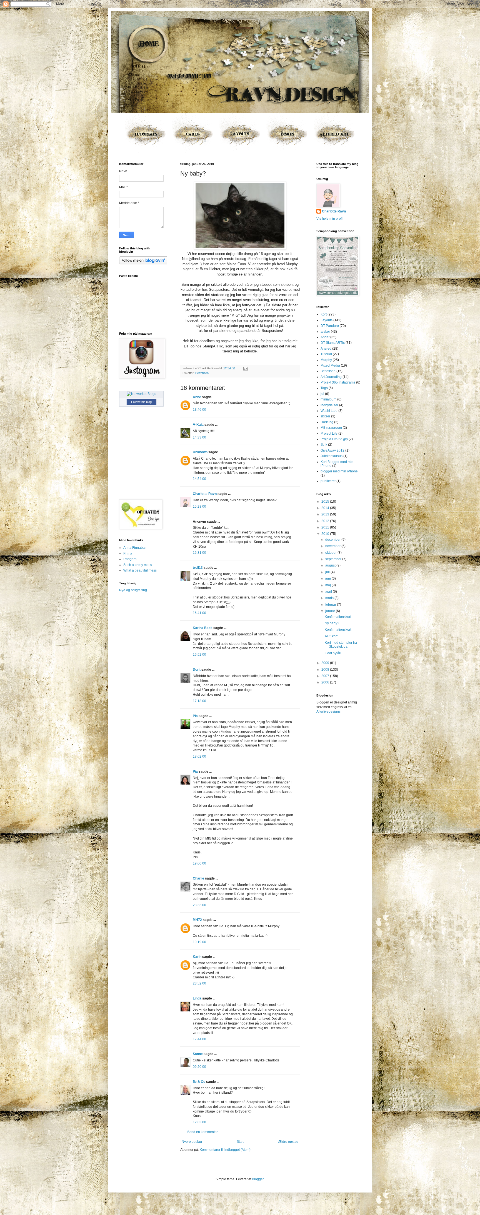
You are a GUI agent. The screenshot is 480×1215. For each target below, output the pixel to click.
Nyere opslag (192, 1142)
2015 (325, 501)
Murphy (326, 360)
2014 (325, 508)
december (333, 540)
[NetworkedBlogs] (141, 394)
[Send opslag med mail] (245, 368)
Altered (326, 348)
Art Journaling (331, 377)
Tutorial (326, 354)
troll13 (198, 568)
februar (331, 605)
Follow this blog (141, 402)
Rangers (129, 559)
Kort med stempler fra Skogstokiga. (341, 644)
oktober (331, 553)
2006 (325, 682)
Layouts (326, 320)
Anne (197, 397)
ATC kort (331, 636)
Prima (127, 553)
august (330, 565)
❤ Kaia (198, 425)
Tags (324, 388)
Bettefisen (202, 373)
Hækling (327, 422)
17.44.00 (199, 1039)
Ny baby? (332, 623)
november (333, 546)
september (333, 559)
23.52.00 (199, 983)
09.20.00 (199, 1067)
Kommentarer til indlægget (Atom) (225, 1150)
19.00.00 (199, 863)
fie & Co (199, 1082)
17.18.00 (199, 701)
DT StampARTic (333, 343)
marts (329, 598)
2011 (325, 527)
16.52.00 (199, 655)
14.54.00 (199, 479)
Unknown (200, 452)
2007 (325, 676)
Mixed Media (330, 365)
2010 (325, 534)
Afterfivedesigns (328, 711)
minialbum (328, 399)
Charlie (198, 878)
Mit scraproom (331, 428)
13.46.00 (199, 410)
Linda (197, 998)
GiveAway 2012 (332, 450)
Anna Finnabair (135, 548)
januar (330, 611)
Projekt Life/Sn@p (334, 439)
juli (328, 572)
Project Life (329, 433)
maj (328, 585)
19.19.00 (199, 942)
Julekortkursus (331, 456)
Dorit (197, 670)
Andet (325, 337)
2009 (325, 663)
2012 (325, 521)
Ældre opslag (288, 1142)
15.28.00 (199, 506)
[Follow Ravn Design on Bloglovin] (143, 263)
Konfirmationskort (338, 617)
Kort (324, 314)
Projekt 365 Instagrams (338, 382)
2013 (325, 514)
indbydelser (329, 405)
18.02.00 (199, 756)
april (329, 591)
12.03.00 (199, 1122)
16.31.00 (199, 553)
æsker (325, 332)
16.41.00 (199, 613)
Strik (324, 445)
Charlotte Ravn (205, 494)
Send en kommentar (202, 1132)
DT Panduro (330, 326)
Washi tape (329, 411)
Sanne (198, 1054)
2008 (325, 670)
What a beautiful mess (140, 570)
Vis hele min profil (329, 219)
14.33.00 (199, 437)
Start (240, 1142)
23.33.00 (199, 905)
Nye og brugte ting (133, 590)
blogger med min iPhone (339, 471)
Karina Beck (202, 628)
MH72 (197, 920)
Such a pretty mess (137, 565)
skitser (325, 416)
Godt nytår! (333, 653)
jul (322, 394)
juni (328, 578)
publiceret (328, 481)
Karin (197, 957)
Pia (195, 716)
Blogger (258, 1179)
